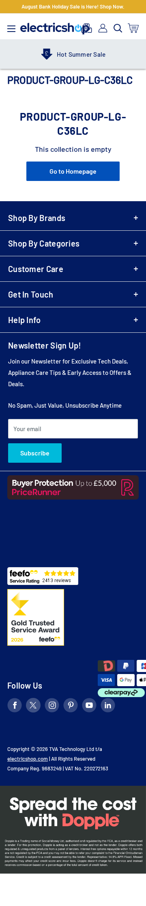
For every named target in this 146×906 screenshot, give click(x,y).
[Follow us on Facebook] (14, 706)
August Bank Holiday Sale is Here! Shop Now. (73, 6)
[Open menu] (11, 26)
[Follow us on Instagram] (52, 706)
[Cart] (134, 28)
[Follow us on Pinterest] (70, 706)
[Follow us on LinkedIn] (108, 706)
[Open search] (118, 28)
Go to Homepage (73, 171)
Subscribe (34, 453)
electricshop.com (27, 758)
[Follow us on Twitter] (33, 706)
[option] (66, 54)
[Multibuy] (86, 28)
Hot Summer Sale (74, 54)
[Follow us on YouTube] (89, 706)
